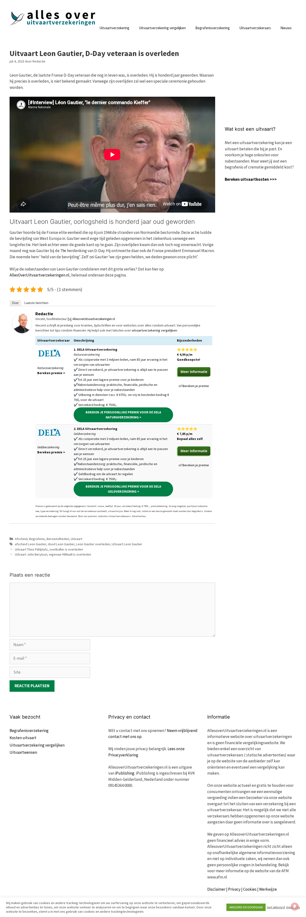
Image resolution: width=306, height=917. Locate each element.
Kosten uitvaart (23, 737)
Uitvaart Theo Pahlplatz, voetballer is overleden (49, 549)
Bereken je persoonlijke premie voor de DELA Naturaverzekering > (123, 414)
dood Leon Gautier (61, 544)
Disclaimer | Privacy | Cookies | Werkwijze (242, 889)
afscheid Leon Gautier (30, 544)
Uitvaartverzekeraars (255, 28)
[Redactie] (22, 331)
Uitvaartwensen (23, 752)
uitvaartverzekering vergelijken (154, 330)
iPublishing (124, 773)
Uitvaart (76, 539)
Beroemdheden (58, 539)
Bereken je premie (195, 386)
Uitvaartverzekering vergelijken (162, 28)
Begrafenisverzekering (212, 28)
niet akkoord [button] (276, 907)
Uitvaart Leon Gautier (127, 544)
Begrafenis (37, 539)
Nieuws (286, 28)
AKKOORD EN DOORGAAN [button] (246, 907)
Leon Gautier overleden (93, 544)
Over (15, 303)
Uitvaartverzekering (114, 28)
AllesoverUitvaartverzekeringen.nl (93, 319)
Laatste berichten (36, 303)
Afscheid (21, 539)
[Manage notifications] (295, 906)
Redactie (44, 313)
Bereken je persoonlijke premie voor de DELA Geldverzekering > (123, 489)
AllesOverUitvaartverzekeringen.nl (39, 275)
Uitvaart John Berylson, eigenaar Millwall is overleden (53, 554)
